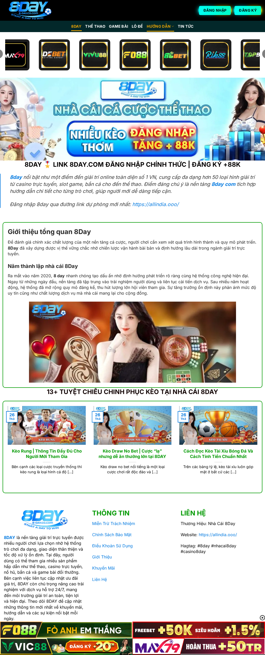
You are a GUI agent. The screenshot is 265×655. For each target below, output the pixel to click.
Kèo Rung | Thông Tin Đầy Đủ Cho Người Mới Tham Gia (47, 453)
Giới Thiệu (102, 556)
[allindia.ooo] (30, 10)
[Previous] (7, 446)
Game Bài (118, 26)
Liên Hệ (99, 579)
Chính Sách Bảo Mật (111, 534)
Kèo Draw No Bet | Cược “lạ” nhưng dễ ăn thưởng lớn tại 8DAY (132, 453)
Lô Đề (137, 26)
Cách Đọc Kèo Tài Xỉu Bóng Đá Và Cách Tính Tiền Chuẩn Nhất (218, 453)
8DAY (76, 26)
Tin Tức (186, 26)
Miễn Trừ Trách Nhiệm (113, 523)
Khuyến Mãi (103, 568)
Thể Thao (95, 26)
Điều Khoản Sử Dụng (112, 545)
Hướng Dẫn (159, 26)
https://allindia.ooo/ (155, 204)
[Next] (258, 446)
